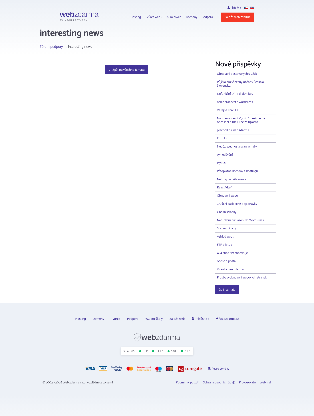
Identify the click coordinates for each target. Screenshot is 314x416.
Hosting (135, 17)
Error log (222, 138)
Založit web (177, 319)
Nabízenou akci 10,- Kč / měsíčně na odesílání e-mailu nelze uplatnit (241, 120)
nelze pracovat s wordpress (235, 102)
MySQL (221, 163)
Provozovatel (247, 382)
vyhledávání (225, 155)
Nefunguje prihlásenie (231, 179)
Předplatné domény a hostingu (237, 171)
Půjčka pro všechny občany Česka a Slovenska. (240, 83)
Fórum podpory (51, 47)
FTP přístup (224, 245)
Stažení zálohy (226, 228)
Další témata (227, 289)
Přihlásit (235, 8)
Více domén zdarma (230, 269)
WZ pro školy (154, 319)
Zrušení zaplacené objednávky (237, 204)
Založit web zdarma (238, 17)
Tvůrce (115, 319)
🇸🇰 (252, 8)
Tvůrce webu (153, 17)
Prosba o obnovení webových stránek (242, 277)
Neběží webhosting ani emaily (237, 146)
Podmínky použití (187, 382)
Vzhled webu (225, 236)
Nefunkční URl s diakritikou (235, 94)
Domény (191, 17)
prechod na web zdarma (233, 130)
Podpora (207, 17)
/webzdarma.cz (228, 319)
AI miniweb (174, 17)
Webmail (265, 382)
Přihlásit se (201, 319)
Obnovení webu (227, 195)
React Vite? (224, 187)
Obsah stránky (226, 212)
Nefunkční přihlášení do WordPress (240, 220)
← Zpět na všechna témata (126, 70)
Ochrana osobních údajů (219, 382)
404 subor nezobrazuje (232, 253)
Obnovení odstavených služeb (237, 74)
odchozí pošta (226, 261)
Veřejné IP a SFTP (228, 110)
